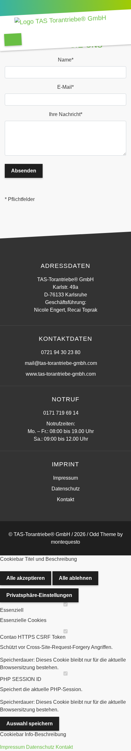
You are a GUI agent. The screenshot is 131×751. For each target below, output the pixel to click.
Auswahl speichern (29, 723)
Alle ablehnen (75, 578)
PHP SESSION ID (20, 679)
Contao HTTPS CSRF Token (33, 637)
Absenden (23, 170)
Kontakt (64, 747)
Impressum (65, 478)
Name (69, 59)
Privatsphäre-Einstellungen (39, 595)
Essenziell (12, 610)
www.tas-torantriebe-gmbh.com (61, 374)
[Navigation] (13, 39)
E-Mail (68, 87)
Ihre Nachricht (65, 114)
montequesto (65, 542)
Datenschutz (66, 488)
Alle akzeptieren (25, 578)
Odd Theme (102, 534)
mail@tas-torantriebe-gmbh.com (61, 363)
